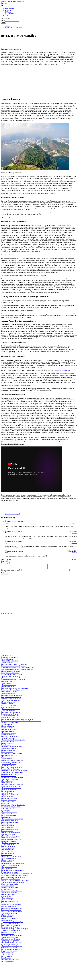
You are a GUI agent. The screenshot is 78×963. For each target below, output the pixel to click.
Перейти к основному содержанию (12, 1)
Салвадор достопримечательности (12, 930)
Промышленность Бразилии (10, 714)
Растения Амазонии (7, 738)
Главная (7, 26)
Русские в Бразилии (7, 848)
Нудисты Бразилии (7, 704)
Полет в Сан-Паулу (7, 920)
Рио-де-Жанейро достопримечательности (14, 875)
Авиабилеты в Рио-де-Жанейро (11, 807)
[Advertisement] (35, 30)
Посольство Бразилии (8, 731)
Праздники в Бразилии (8, 789)
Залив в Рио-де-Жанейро (9, 892)
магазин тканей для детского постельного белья (25, 495)
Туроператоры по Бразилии (10, 941)
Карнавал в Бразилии (8, 710)
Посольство (10, 14)
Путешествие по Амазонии (9, 872)
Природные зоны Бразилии (10, 673)
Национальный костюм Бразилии (12, 690)
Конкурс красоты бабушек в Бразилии (13, 666)
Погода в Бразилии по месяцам (11, 697)
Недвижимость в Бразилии (9, 820)
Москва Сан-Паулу (7, 889)
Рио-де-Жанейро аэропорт (62, 370)
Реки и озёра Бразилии (8, 693)
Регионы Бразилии (7, 793)
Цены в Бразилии (6, 855)
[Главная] (4, 3)
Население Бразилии (7, 734)
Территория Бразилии (8, 765)
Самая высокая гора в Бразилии (11, 762)
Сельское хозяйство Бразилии (10, 700)
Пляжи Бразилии (50, 193)
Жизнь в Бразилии (7, 831)
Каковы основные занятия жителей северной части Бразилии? (21, 721)
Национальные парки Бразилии (11, 786)
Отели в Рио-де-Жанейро (9, 913)
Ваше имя (4, 561)
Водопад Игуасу (6, 896)
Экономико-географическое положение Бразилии (17, 669)
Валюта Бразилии (6, 862)
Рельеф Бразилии (6, 683)
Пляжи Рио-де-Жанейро (8, 837)
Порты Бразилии (6, 868)
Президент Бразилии (7, 934)
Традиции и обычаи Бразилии (10, 676)
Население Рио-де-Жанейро (10, 769)
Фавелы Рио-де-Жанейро (9, 755)
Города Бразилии (6, 899)
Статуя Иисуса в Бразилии (9, 779)
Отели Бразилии (6, 958)
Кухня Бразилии (6, 745)
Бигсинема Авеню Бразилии (10, 944)
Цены (7, 15)
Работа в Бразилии (7, 851)
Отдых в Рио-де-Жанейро (9, 951)
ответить (74, 523)
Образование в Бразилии (9, 841)
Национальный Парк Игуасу (10, 741)
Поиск (3, 20)
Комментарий (5, 563)
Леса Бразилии (5, 803)
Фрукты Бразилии (7, 724)
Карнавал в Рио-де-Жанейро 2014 (12, 772)
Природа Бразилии (7, 728)
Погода (8, 12)
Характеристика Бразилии (9, 717)
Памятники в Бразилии (8, 776)
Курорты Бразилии (7, 824)
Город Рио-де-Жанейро (8, 858)
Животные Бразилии (7, 707)
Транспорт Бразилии (7, 886)
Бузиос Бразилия (6, 813)
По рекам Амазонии (7, 961)
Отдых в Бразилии (40, 275)
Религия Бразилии (7, 827)
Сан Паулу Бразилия (7, 844)
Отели (8, 10)
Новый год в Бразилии (8, 800)
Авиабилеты (10, 8)
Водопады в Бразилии (8, 834)
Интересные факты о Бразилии (11, 910)
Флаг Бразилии (6, 817)
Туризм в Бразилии (7, 659)
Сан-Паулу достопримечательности (12, 882)
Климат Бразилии (6, 758)
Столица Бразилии (7, 662)
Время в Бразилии (7, 916)
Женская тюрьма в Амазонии (10, 879)
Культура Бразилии (7, 752)
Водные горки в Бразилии (9, 903)
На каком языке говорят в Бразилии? (13, 679)
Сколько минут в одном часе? (11, 570)
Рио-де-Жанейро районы (9, 748)
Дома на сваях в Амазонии (9, 923)
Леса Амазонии (6, 810)
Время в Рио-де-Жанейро (9, 947)
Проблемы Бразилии (7, 686)
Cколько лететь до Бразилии (10, 927)
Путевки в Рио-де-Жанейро (10, 865)
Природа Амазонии (7, 796)
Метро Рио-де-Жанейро (8, 906)
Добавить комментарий (12, 514)
